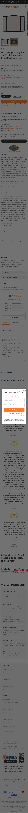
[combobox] (6, 405)
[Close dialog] (25, 391)
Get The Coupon (14, 410)
